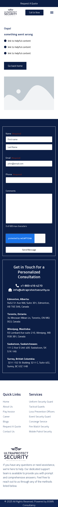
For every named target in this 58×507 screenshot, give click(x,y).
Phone (14, 174)
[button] (51, 12)
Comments (11, 190)
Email (13, 157)
